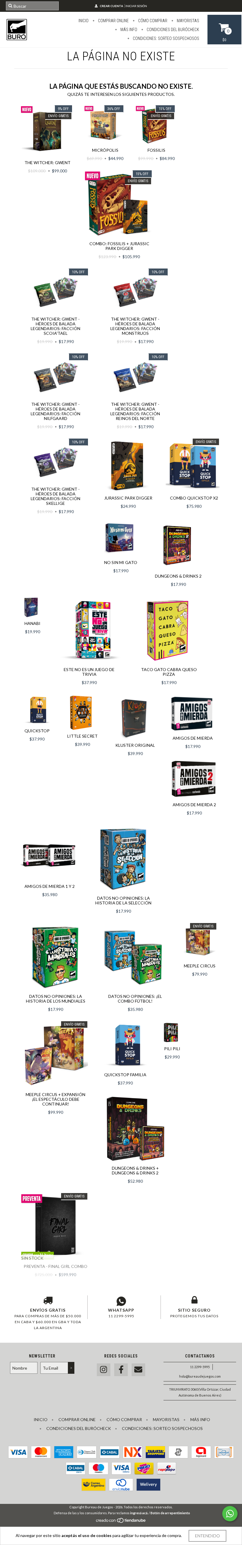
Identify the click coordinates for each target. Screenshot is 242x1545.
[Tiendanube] (121, 1522)
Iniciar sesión (136, 6)
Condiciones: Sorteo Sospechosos (165, 38)
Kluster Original (135, 745)
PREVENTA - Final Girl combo (55, 1266)
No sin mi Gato (120, 562)
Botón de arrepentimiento (170, 1513)
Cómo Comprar (152, 20)
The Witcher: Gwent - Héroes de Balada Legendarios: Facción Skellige (55, 496)
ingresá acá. (139, 1513)
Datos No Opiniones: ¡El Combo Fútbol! (135, 998)
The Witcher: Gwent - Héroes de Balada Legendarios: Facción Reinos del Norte (135, 411)
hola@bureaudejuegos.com (200, 1376)
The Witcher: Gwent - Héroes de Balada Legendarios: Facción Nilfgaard (55, 411)
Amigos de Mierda (193, 738)
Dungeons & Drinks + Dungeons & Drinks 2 (135, 1170)
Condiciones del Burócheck (172, 29)
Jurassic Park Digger (128, 497)
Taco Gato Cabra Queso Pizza (169, 672)
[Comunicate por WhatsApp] (230, 1513)
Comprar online (113, 20)
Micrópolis (105, 150)
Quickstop (37, 730)
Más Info (128, 29)
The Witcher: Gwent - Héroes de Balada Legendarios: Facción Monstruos (135, 326)
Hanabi (32, 623)
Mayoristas (187, 20)
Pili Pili (172, 1048)
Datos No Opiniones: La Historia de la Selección (123, 900)
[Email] (138, 1369)
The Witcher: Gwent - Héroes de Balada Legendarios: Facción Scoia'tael (55, 326)
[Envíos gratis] (47, 1301)
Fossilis (156, 150)
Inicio (84, 20)
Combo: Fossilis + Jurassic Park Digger (119, 246)
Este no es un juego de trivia (89, 672)
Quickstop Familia (125, 1074)
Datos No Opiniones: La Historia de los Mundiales (55, 998)
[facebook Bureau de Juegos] (121, 1369)
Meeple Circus (199, 965)
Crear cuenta (111, 6)
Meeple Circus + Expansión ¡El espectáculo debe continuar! (55, 1099)
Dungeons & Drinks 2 (178, 575)
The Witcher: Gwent (47, 162)
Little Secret (82, 735)
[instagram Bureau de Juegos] (103, 1369)
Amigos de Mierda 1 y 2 (49, 886)
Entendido (207, 1535)
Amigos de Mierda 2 (194, 804)
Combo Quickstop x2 (194, 497)
